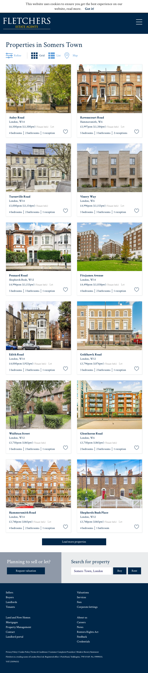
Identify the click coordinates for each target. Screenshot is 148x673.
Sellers (9, 592)
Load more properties (74, 542)
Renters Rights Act (87, 632)
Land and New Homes (18, 617)
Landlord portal (14, 637)
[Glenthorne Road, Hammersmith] (109, 404)
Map (75, 55)
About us (82, 617)
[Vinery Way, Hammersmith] (109, 167)
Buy (119, 571)
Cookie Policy (24, 652)
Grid (42, 55)
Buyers (10, 597)
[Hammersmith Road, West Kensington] (38, 484)
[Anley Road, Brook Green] (38, 88)
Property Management (18, 627)
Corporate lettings (87, 607)
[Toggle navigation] (139, 21)
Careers (81, 622)
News (80, 627)
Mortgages (12, 622)
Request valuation (26, 571)
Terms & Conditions (39, 652)
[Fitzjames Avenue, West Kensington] (109, 247)
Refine (17, 55)
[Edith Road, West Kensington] (38, 325)
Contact (10, 632)
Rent (134, 571)
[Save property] (65, 132)
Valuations (83, 592)
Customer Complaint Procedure (62, 652)
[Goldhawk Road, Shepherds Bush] (109, 325)
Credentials (83, 641)
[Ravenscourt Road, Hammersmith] (109, 88)
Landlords (11, 602)
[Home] (26, 23)
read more (73, 9)
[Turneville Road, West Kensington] (38, 167)
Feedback (82, 637)
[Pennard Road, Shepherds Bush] (38, 247)
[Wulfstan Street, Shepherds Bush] (38, 404)
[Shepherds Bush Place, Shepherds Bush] (109, 484)
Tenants (10, 607)
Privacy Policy (11, 652)
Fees (79, 602)
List (58, 55)
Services (81, 597)
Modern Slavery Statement (88, 652)
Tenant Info (42, 126)
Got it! (89, 9)
